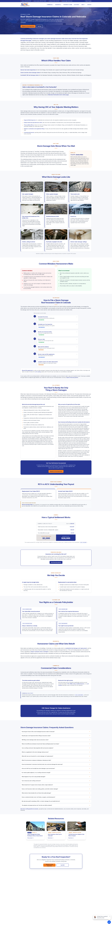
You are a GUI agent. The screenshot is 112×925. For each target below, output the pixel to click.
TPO (68, 683)
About (83, 4)
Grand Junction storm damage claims (30, 72)
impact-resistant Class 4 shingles (39, 651)
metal (74, 683)
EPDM (71, 683)
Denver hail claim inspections (28, 69)
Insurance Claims (68, 4)
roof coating (38, 371)
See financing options (56, 562)
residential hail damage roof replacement (76, 648)
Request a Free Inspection (28, 26)
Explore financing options (72, 377)
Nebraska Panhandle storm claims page (58, 94)
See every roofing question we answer (29, 808)
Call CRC (39, 26)
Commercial (50, 4)
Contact (89, 4)
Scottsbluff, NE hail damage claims (30, 75)
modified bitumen (80, 683)
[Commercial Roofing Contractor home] (25, 4)
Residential (58, 4)
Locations (76, 4)
